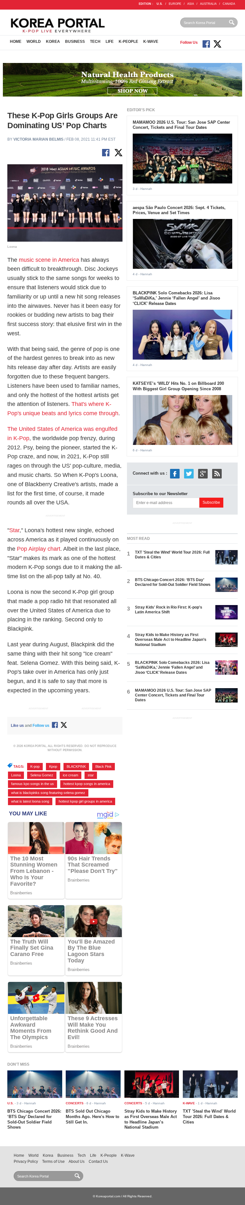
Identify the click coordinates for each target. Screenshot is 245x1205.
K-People (128, 41)
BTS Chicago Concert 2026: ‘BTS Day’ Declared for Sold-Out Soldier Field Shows (173, 582)
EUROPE (175, 3)
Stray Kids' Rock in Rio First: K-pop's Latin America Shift (168, 609)
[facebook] (174, 473)
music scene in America (49, 260)
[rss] (217, 473)
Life (110, 41)
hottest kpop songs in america (86, 784)
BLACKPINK (76, 766)
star (91, 775)
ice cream (70, 775)
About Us (77, 1161)
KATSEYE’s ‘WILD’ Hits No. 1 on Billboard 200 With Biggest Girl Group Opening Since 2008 (178, 386)
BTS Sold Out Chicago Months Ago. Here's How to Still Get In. (92, 1116)
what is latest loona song (30, 801)
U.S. (160, 3)
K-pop (35, 766)
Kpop (53, 766)
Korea (53, 41)
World (33, 41)
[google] (203, 473)
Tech (95, 41)
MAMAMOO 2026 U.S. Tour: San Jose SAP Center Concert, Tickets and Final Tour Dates (181, 125)
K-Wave (150, 41)
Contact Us (98, 1161)
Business (75, 41)
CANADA (229, 3)
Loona (16, 775)
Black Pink (103, 766)
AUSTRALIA (208, 3)
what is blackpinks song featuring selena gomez (48, 793)
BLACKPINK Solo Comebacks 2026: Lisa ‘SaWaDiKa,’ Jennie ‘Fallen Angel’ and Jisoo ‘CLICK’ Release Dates (176, 298)
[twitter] (188, 473)
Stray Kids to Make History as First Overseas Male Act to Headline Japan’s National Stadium (170, 640)
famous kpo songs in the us (32, 784)
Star (14, 530)
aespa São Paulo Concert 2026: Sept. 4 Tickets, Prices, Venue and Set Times (179, 210)
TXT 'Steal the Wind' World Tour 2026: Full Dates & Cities (209, 1116)
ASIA (190, 3)
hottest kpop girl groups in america (85, 801)
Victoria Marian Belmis (38, 139)
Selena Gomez (41, 775)
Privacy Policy (26, 1161)
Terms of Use (53, 1161)
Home (15, 41)
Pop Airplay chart (38, 549)
